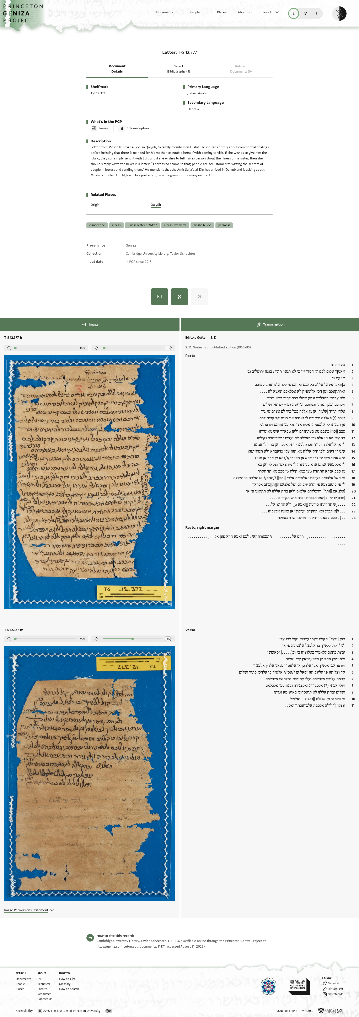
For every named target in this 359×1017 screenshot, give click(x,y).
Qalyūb (156, 205)
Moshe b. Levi (202, 225)
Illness (116, 225)
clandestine (97, 225)
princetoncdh (335, 994)
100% (82, 348)
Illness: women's (175, 225)
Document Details (117, 69)
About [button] (242, 12)
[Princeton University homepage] (330, 1011)
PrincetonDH (335, 988)
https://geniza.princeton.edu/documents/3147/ (130, 946)
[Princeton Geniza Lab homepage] (272, 986)
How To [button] (267, 12)
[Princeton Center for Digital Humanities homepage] (302, 986)
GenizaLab (333, 983)
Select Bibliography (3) (178, 69)
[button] (24, 15)
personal (224, 225)
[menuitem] (161, 14)
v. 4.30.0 (307, 1011)
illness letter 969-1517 (142, 225)
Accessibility (24, 1011)
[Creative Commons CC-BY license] (108, 1011)
